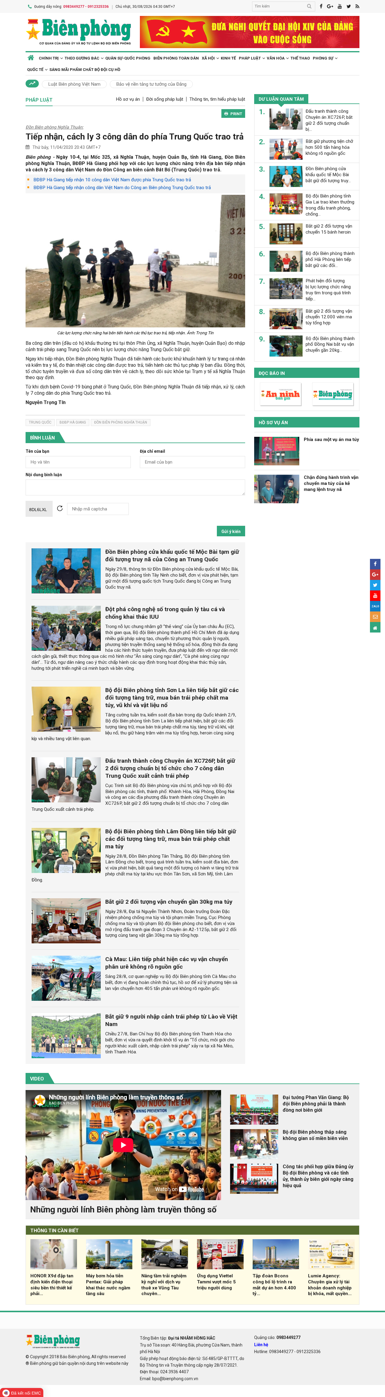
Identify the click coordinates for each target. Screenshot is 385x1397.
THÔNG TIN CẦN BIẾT (54, 1230)
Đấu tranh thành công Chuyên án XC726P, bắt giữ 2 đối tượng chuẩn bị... (329, 120)
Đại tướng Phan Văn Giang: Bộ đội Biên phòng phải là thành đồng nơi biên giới (316, 1104)
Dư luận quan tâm (281, 99)
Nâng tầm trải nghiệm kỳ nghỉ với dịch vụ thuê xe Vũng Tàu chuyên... (163, 1284)
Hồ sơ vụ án (128, 99)
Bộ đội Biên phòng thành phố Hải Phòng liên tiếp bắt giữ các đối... (330, 259)
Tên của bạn (37, 451)
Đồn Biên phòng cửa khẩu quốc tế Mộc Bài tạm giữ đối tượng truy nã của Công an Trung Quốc (172, 555)
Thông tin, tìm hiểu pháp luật (217, 99)
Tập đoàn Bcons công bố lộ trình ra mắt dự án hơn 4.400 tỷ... (274, 1284)
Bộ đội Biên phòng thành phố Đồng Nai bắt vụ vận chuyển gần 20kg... (330, 344)
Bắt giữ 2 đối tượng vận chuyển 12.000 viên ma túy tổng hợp (329, 317)
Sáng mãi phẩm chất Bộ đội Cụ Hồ (84, 69)
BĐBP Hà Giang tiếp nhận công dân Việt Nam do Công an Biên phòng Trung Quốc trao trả (122, 187)
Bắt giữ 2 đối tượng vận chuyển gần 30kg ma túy (169, 901)
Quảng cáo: (277, 1337)
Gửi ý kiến (231, 531)
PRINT (236, 114)
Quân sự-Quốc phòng (127, 58)
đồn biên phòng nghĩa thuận (120, 422)
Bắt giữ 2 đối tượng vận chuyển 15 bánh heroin (329, 229)
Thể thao (300, 58)
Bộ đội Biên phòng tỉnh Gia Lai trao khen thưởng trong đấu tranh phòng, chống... (330, 204)
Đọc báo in (272, 373)
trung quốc (40, 422)
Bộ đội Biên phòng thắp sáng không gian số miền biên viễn (315, 1135)
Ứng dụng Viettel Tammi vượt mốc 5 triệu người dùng (216, 1282)
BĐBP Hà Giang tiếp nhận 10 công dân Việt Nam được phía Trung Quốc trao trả (112, 179)
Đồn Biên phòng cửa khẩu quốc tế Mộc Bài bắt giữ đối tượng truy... (328, 174)
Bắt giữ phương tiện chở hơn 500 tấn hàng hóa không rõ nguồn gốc (329, 147)
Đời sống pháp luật (164, 99)
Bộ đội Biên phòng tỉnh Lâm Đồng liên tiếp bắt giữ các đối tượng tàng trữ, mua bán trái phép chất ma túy (170, 839)
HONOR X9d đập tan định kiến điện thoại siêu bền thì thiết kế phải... (51, 1284)
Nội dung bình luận (44, 475)
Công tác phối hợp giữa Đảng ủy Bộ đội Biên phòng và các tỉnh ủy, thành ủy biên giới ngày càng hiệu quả (318, 1176)
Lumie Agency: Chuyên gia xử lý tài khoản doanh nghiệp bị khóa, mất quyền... (330, 1284)
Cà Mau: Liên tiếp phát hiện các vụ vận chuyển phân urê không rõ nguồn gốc (166, 963)
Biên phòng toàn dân (176, 58)
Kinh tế (228, 58)
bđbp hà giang (73, 422)
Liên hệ (261, 1344)
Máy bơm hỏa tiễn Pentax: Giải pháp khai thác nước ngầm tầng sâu (108, 1284)
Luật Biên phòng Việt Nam (74, 84)
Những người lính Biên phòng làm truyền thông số (123, 1210)
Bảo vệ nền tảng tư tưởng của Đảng (151, 84)
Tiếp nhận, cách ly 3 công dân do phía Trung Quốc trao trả (135, 137)
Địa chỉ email (152, 451)
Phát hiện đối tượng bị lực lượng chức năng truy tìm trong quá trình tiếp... (328, 289)
